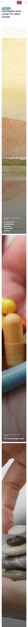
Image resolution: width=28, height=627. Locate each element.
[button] (26, 2)
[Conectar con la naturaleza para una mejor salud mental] (14, 130)
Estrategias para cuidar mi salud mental (12, 218)
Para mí (7, 8)
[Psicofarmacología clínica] (14, 338)
